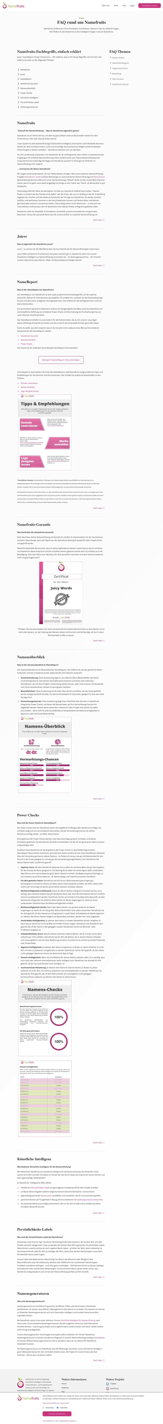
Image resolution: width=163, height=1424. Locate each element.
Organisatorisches (120, 68)
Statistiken (64, 1408)
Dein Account (118, 79)
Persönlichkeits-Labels (30, 102)
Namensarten (46, 1195)
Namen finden (118, 57)
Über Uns (106, 5)
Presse (64, 1384)
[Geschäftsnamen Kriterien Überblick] (44, 793)
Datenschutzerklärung (51, 1403)
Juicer (23, 74)
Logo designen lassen (30, 391)
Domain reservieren (29, 383)
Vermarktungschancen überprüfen (88, 1199)
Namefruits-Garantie (29, 83)
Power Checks (26, 93)
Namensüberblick (28, 88)
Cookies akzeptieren (57, 1414)
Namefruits (25, 69)
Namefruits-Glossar (120, 84)
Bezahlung (116, 73)
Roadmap (65, 1388)
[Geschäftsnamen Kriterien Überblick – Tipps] (44, 471)
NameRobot (100, 1337)
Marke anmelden (28, 387)
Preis (116, 5)
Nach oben (98, 220)
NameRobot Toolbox (33, 177)
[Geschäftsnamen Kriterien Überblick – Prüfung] (44, 1056)
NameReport (26, 79)
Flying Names (99, 177)
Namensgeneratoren (29, 107)
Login (132, 5)
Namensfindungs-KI (120, 63)
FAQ (124, 5)
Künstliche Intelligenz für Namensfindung (78, 1320)
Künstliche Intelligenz (29, 97)
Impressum (65, 1403)
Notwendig (50, 1408)
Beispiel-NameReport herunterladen (61, 360)
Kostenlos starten (149, 5)
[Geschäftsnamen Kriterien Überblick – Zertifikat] (61, 624)
